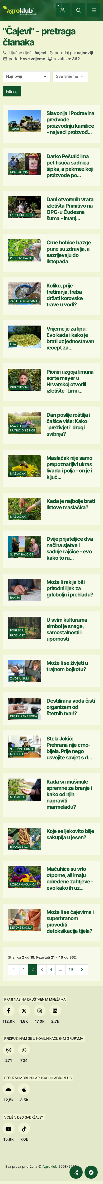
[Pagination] (14, 969)
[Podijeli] (76, 1172)
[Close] (78, 10)
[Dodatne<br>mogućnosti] (91, 1172)
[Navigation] (93, 10)
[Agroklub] (19, 9)
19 (71, 969)
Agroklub (50, 1166)
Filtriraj (11, 91)
